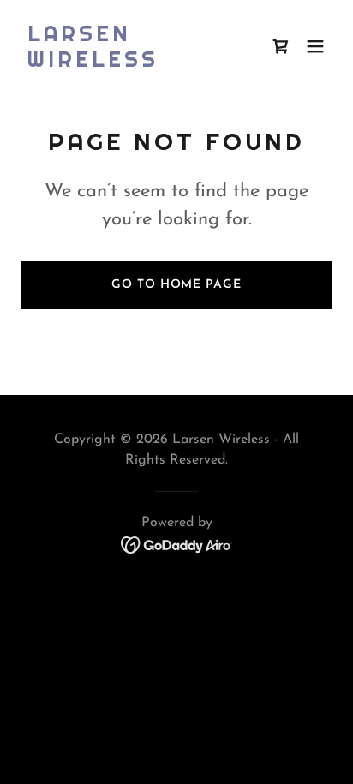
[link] (129, 63)
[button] (315, 46)
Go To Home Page (176, 284)
